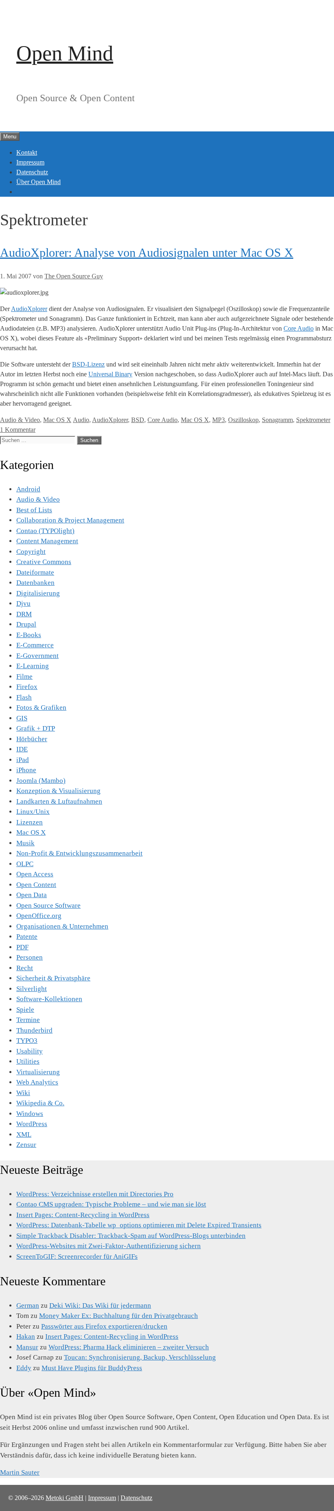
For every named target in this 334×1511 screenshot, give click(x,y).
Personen (29, 957)
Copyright (31, 552)
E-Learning (32, 666)
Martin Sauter (20, 1472)
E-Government (37, 656)
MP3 (218, 419)
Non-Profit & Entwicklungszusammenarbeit (79, 853)
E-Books (28, 635)
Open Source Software (48, 905)
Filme (24, 676)
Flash (24, 697)
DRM (24, 614)
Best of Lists (34, 510)
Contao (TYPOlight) (45, 531)
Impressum (30, 162)
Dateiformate (35, 572)
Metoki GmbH (65, 1497)
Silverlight (31, 989)
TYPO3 (26, 1040)
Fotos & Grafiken (41, 707)
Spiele (25, 1009)
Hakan (25, 1336)
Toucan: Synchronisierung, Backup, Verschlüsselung (140, 1357)
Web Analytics (37, 1082)
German (27, 1305)
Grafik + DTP (35, 728)
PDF (22, 947)
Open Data (31, 895)
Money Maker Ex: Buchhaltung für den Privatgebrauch (118, 1316)
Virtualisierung (38, 1072)
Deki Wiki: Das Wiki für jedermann (100, 1305)
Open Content (36, 885)
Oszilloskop (243, 419)
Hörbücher (31, 739)
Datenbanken (35, 583)
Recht (24, 968)
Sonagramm (277, 419)
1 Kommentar (17, 429)
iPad (22, 760)
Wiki (23, 1093)
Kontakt (26, 152)
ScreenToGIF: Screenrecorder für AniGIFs (77, 1256)
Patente (26, 936)
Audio (81, 419)
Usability (29, 1051)
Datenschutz (32, 172)
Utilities (28, 1061)
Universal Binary (110, 374)
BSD (137, 419)
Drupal (26, 624)
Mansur (27, 1347)
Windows (29, 1114)
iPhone (26, 770)
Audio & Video (20, 419)
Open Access (34, 874)
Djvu (23, 603)
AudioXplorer (29, 308)
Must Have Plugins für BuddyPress (92, 1368)
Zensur (26, 1145)
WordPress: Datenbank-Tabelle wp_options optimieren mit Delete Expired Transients (138, 1225)
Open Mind (64, 53)
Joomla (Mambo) (41, 780)
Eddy (23, 1368)
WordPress (31, 1124)
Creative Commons (43, 562)
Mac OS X (57, 419)
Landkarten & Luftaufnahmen (59, 801)
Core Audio (298, 328)
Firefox (26, 687)
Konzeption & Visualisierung (58, 791)
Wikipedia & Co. (40, 1103)
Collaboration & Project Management (70, 520)
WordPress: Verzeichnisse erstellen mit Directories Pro (95, 1194)
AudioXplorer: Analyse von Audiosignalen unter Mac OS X (146, 252)
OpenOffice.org (39, 916)
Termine (28, 1020)
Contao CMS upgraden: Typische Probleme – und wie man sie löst (111, 1204)
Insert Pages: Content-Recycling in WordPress (82, 1215)
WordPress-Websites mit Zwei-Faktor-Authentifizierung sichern (108, 1246)
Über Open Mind (38, 181)
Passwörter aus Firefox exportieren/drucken (104, 1326)
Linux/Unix (33, 811)
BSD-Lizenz (88, 364)
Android (28, 489)
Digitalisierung (38, 593)
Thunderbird (34, 1030)
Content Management (47, 541)
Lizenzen (29, 822)
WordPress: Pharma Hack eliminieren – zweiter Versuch (128, 1347)
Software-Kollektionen (49, 999)
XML (23, 1134)
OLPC (24, 864)
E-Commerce (35, 645)
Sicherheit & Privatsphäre (53, 978)
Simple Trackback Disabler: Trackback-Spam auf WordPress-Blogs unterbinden (131, 1236)
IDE (22, 749)
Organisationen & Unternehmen (62, 926)
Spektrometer (313, 419)
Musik (25, 843)
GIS (21, 718)
